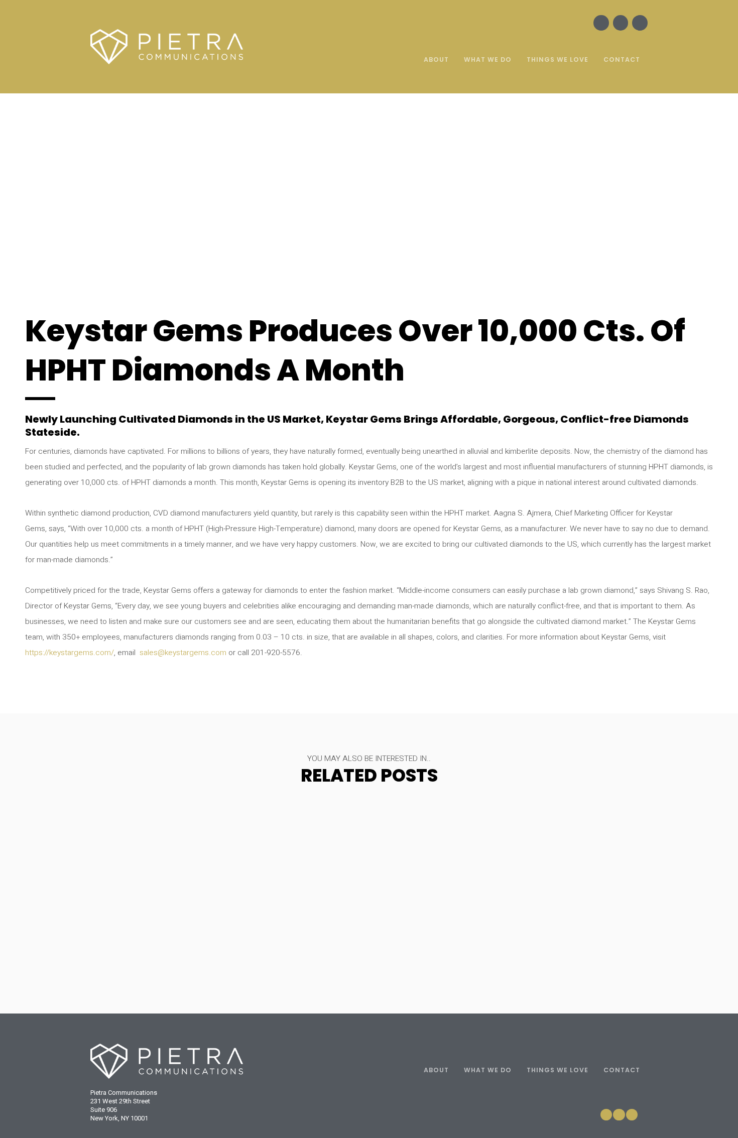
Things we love (557, 59)
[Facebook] (601, 23)
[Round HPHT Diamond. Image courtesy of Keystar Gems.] (368, 211)
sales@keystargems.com (183, 653)
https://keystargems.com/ (69, 653)
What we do (488, 59)
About (436, 59)
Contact (621, 59)
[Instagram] (621, 23)
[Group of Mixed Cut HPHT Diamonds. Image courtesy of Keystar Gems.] (139, 211)
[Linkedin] (640, 23)
